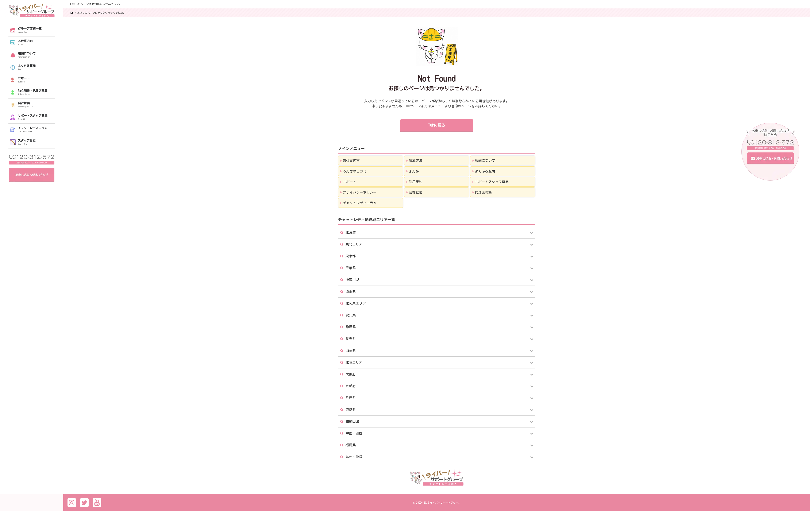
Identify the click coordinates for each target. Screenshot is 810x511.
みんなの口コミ (354, 171)
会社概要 (25, 105)
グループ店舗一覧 (30, 30)
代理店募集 (483, 192)
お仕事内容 (25, 42)
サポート (24, 80)
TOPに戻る (436, 125)
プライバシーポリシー (360, 192)
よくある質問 (27, 67)
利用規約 (415, 181)
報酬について (27, 55)
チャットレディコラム (32, 129)
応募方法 (415, 160)
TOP (71, 12)
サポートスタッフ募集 (32, 117)
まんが (414, 171)
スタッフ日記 (27, 142)
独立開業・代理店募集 (32, 92)
